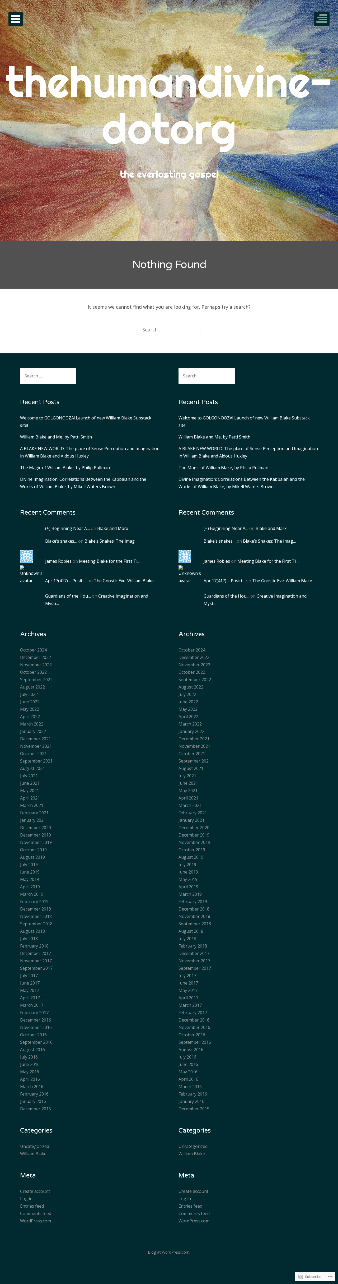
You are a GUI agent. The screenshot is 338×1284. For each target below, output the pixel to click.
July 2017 (29, 975)
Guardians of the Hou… (68, 596)
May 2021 (29, 790)
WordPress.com (35, 1221)
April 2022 (30, 716)
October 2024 (33, 650)
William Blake (33, 1154)
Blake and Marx (112, 528)
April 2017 (30, 998)
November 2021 (36, 746)
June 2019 (30, 872)
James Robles (58, 561)
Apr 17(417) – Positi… (65, 581)
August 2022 (32, 687)
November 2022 (36, 665)
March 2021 (31, 805)
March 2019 (31, 894)
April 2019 (30, 887)
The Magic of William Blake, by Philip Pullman (65, 467)
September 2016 (36, 1042)
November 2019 (36, 842)
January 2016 (33, 1101)
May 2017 (29, 990)
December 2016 (35, 1020)
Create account (35, 1191)
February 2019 (34, 901)
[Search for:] (169, 329)
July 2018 (29, 938)
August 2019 (32, 857)
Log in (26, 1199)
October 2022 (33, 672)
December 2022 (35, 657)
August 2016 (32, 1049)
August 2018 (32, 931)
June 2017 (30, 983)
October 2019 (33, 850)
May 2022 (29, 709)
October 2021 (33, 753)
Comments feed (35, 1213)
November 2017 (36, 961)
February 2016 (34, 1094)
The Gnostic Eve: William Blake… (125, 581)
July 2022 (29, 694)
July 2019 (29, 864)
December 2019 (35, 835)
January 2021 (33, 820)
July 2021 (29, 776)
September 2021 (36, 761)
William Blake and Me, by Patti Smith (56, 437)
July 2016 (29, 1057)
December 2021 (35, 739)
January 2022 (33, 731)
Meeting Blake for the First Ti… (109, 561)
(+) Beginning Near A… (67, 528)
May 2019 (29, 879)
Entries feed (32, 1206)
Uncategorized (34, 1146)
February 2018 (34, 946)
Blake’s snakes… (61, 541)
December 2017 (35, 953)
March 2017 (31, 1005)
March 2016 (31, 1086)
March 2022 (31, 724)
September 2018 (36, 924)
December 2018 (35, 909)
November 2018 (36, 916)
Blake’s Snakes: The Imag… (111, 541)
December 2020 (35, 827)
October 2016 (33, 1035)
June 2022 (30, 702)
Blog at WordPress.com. (169, 1252)
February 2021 (34, 813)
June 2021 (30, 783)
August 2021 (32, 768)
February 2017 (34, 1012)
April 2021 (30, 798)
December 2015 (35, 1109)
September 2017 (36, 968)
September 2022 (36, 679)
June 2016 (30, 1064)
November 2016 (36, 1027)
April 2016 (30, 1079)
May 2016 (29, 1072)
